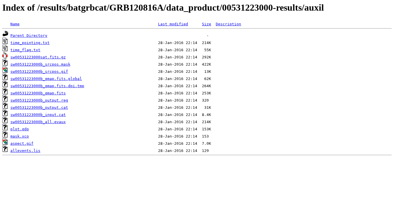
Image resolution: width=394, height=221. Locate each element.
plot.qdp (19, 129)
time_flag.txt (25, 50)
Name (15, 24)
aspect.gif (21, 143)
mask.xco (19, 136)
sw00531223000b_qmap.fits (38, 93)
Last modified (173, 24)
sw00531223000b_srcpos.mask (40, 64)
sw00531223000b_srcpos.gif (39, 71)
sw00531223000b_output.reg (39, 100)
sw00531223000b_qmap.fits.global (46, 79)
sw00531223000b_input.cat (38, 115)
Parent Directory (28, 35)
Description (228, 24)
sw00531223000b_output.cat (39, 107)
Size (206, 24)
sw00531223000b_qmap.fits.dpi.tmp (47, 86)
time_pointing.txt (30, 43)
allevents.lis (25, 150)
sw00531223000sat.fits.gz (38, 57)
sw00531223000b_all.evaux (38, 122)
